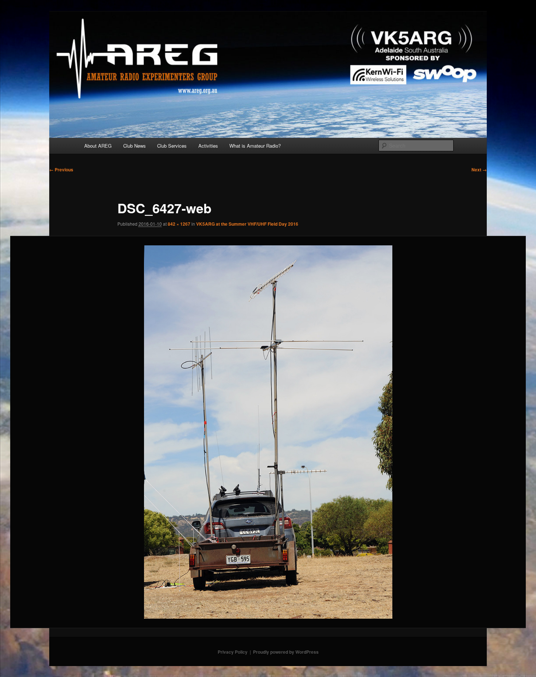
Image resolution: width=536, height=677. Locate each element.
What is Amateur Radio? (255, 145)
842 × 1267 (179, 224)
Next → (479, 169)
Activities (208, 145)
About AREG (98, 145)
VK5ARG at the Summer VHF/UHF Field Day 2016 (247, 224)
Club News (134, 145)
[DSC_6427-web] (268, 432)
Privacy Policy (233, 652)
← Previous (61, 169)
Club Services (172, 145)
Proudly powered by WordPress (286, 652)
